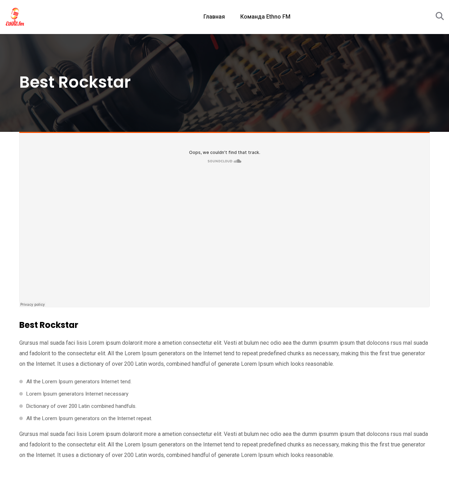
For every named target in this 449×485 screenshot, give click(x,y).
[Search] (440, 16)
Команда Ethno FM (265, 16)
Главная (214, 16)
